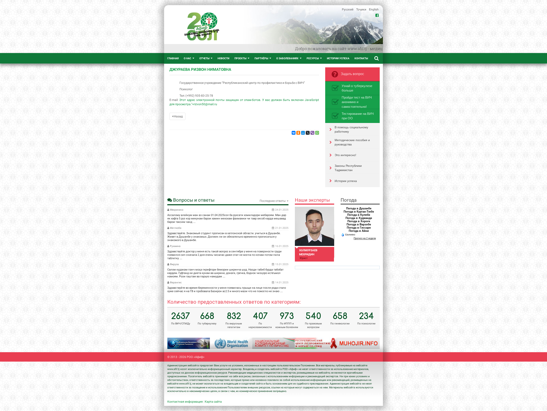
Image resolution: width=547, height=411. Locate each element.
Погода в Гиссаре (359, 227)
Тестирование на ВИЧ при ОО (358, 116)
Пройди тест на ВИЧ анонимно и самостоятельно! (357, 102)
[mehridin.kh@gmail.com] (314, 226)
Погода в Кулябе (358, 214)
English (374, 9)
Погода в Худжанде (359, 218)
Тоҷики (361, 9)
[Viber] (312, 133)
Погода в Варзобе (359, 224)
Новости (223, 58)
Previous (176, 343)
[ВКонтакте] (294, 133)
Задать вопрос (352, 74)
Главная (173, 58)
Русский (348, 9)
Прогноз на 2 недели (365, 238)
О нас (187, 58)
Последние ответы (273, 201)
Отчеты (204, 58)
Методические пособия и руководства (352, 142)
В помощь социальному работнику (351, 129)
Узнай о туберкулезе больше (357, 88)
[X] (308, 133)
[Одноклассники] (298, 133)
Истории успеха (338, 58)
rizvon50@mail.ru (205, 104)
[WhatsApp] (317, 133)
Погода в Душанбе (358, 208)
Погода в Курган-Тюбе (359, 211)
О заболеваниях (287, 58)
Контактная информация (185, 401)
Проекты (240, 58)
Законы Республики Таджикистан (348, 168)
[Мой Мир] (303, 133)
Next (371, 343)
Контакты (361, 58)
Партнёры (261, 58)
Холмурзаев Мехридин (308, 252)
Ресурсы (313, 58)
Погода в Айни (359, 230)
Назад (178, 116)
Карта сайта (213, 401)
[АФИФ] (202, 26)
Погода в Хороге (358, 221)
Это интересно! (345, 155)
